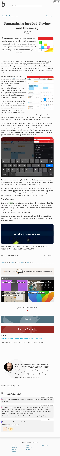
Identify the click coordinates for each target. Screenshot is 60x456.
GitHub (32, 366)
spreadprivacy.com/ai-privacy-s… (11, 424)
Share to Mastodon (27, 329)
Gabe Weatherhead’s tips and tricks (23, 249)
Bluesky (17, 374)
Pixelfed (14, 449)
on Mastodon (14, 393)
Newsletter (29, 447)
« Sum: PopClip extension (9, 16)
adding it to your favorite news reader (25, 372)
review (31, 262)
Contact (28, 445)
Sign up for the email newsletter (23, 370)
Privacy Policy (44, 445)
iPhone (3, 64)
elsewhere (46, 366)
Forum (28, 449)
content (19, 377)
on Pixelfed (13, 385)
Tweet (27, 33)
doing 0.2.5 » (49, 16)
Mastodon (38, 366)
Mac (47, 61)
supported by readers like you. (31, 377)
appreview (7, 262)
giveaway (17, 262)
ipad (24, 262)
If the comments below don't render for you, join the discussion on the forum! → (21, 338)
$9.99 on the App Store (45, 191)
